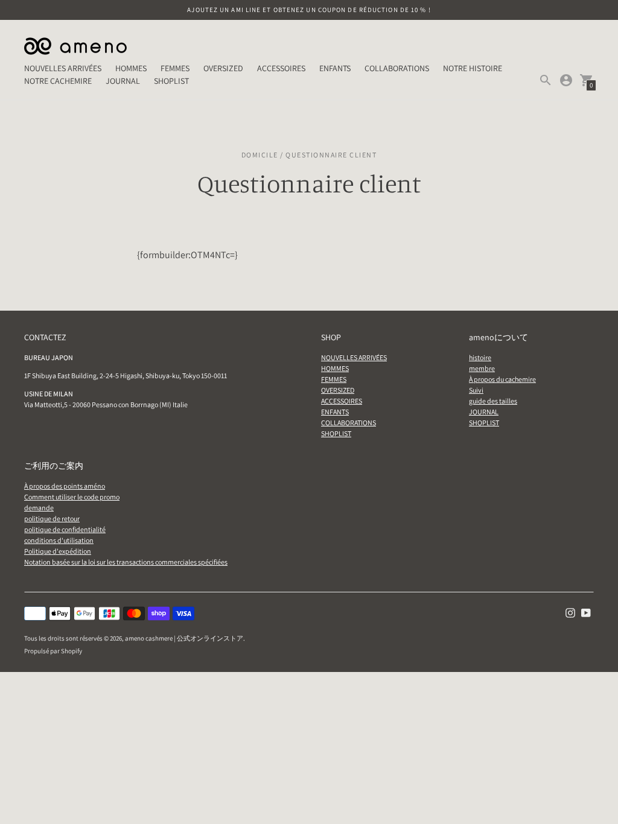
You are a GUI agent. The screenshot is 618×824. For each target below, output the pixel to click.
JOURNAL (123, 80)
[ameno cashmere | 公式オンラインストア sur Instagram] (570, 611)
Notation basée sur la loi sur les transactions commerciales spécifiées (126, 561)
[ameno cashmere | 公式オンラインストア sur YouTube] (586, 611)
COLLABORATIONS (397, 68)
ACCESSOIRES (281, 68)
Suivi (476, 390)
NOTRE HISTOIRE (472, 68)
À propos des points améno (64, 485)
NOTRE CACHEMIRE (58, 80)
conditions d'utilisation (59, 540)
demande (39, 507)
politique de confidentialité (65, 529)
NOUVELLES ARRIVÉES (62, 68)
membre (482, 368)
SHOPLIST (171, 80)
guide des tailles (493, 400)
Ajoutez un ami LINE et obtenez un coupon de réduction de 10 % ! (308, 9)
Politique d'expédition (57, 551)
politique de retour (52, 518)
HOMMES (131, 68)
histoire (480, 357)
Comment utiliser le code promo (71, 496)
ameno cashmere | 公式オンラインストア (184, 638)
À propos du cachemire (502, 379)
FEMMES (175, 68)
